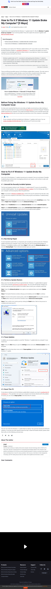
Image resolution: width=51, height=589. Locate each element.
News (6, 16)
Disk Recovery (23, 574)
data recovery (29, 109)
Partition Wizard (12, 7)
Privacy (30, 582)
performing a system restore (20, 284)
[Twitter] (9, 27)
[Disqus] (25, 476)
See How (25, 4)
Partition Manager (23, 569)
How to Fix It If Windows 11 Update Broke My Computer (18, 43)
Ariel (4, 27)
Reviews (32, 571)
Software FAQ (33, 567)
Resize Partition (23, 567)
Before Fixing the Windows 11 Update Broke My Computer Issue (21, 41)
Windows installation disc (18, 193)
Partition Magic (23, 571)
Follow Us (45, 444)
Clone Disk (22, 576)
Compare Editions (4, 576)
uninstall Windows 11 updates (26, 189)
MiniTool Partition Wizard (7, 34)
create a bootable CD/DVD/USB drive (12, 121)
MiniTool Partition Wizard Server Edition (9, 571)
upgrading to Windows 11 (23, 50)
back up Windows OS (6, 113)
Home (2, 16)
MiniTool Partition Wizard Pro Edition (8, 569)
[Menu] (48, 7)
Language (44, 572)
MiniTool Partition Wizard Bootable (8, 574)
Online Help (33, 569)
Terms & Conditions (23, 582)
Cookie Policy (45, 586)
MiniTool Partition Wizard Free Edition (8, 567)
